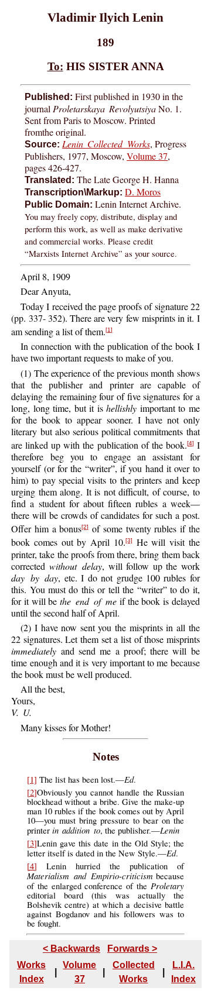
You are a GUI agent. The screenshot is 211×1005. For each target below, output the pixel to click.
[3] (128, 540)
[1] (109, 329)
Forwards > (132, 949)
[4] (190, 443)
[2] (85, 527)
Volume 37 (147, 156)
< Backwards (71, 949)
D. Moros (143, 191)
